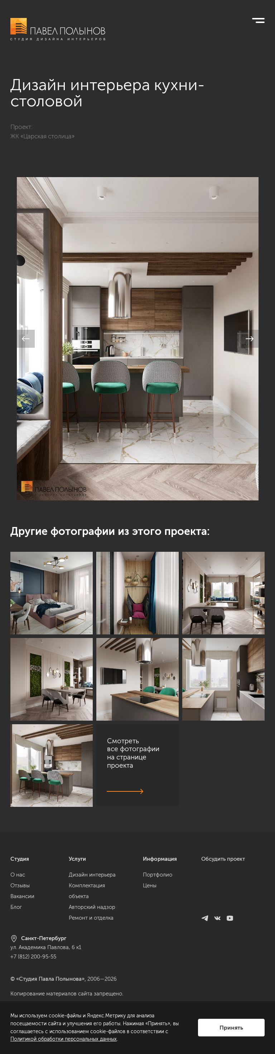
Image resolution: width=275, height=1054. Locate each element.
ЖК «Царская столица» (42, 136)
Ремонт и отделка (91, 918)
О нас (17, 875)
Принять (231, 1027)
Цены (149, 885)
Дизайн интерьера (92, 875)
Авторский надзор (92, 907)
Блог (16, 907)
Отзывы (20, 885)
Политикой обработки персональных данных (63, 1039)
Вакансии (22, 896)
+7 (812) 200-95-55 (33, 956)
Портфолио (157, 875)
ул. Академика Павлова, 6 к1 (45, 947)
